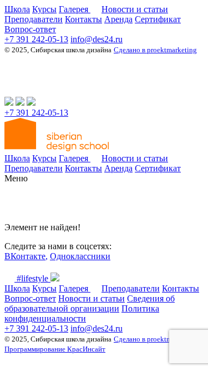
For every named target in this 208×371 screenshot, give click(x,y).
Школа (17, 9)
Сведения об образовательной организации (89, 303)
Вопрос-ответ (30, 29)
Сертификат (158, 19)
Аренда (118, 19)
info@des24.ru (96, 39)
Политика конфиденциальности (81, 313)
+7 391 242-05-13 (36, 39)
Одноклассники (80, 256)
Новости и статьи (135, 9)
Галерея (74, 9)
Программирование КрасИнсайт (54, 349)
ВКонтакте (24, 256)
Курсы (44, 9)
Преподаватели (33, 19)
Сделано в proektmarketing (155, 50)
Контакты (83, 19)
